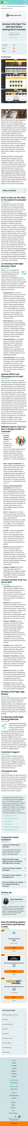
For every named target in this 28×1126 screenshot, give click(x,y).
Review (14, 950)
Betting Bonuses (14, 1095)
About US (13, 1108)
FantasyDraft (9, 821)
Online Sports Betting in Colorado (10, 1014)
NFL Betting (4, 1028)
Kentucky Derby (5, 1052)
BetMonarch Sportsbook (12, 827)
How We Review (13, 1113)
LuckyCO (3, 6)
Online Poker (14, 1089)
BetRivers (14, 1071)
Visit (14, 948)
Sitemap (13, 1102)
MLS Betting (5, 1019)
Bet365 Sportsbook (10, 816)
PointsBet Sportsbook (11, 818)
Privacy (13, 1105)
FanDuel (14, 1076)
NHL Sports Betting (6, 1042)
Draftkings (8, 824)
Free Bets (14, 1098)
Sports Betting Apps (7, 1047)
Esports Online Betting (7, 1024)
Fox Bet (14, 1068)
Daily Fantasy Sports (7, 1038)
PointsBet (14, 1066)
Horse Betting (5, 1033)
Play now (14, 1123)
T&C (13, 1110)
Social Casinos (14, 1083)
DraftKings (14, 1074)
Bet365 (14, 1063)
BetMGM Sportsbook (11, 830)
